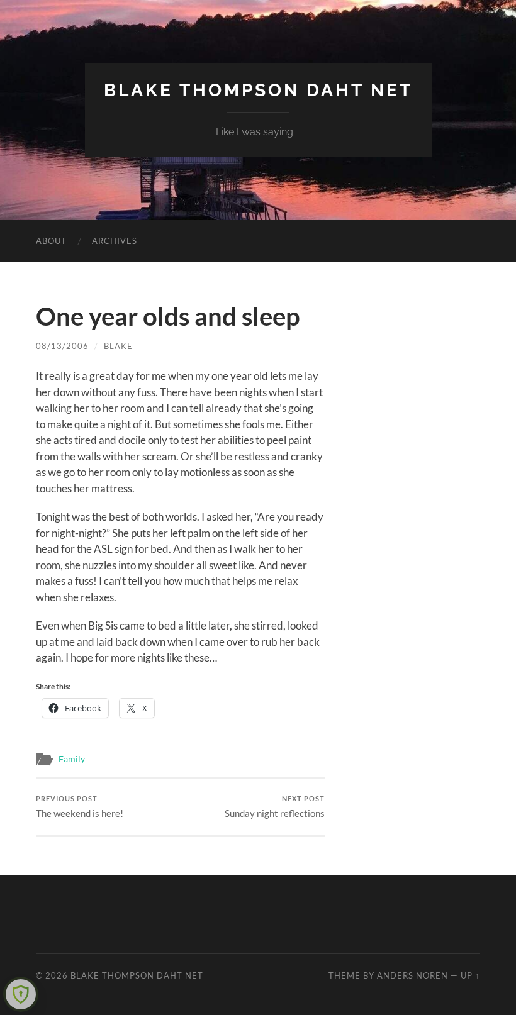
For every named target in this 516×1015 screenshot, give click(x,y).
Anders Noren (412, 975)
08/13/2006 (62, 346)
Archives (114, 241)
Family (72, 759)
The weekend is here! (79, 806)
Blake (118, 346)
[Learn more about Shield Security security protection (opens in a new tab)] (21, 994)
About (51, 241)
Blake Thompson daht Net (258, 90)
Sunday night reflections (275, 806)
